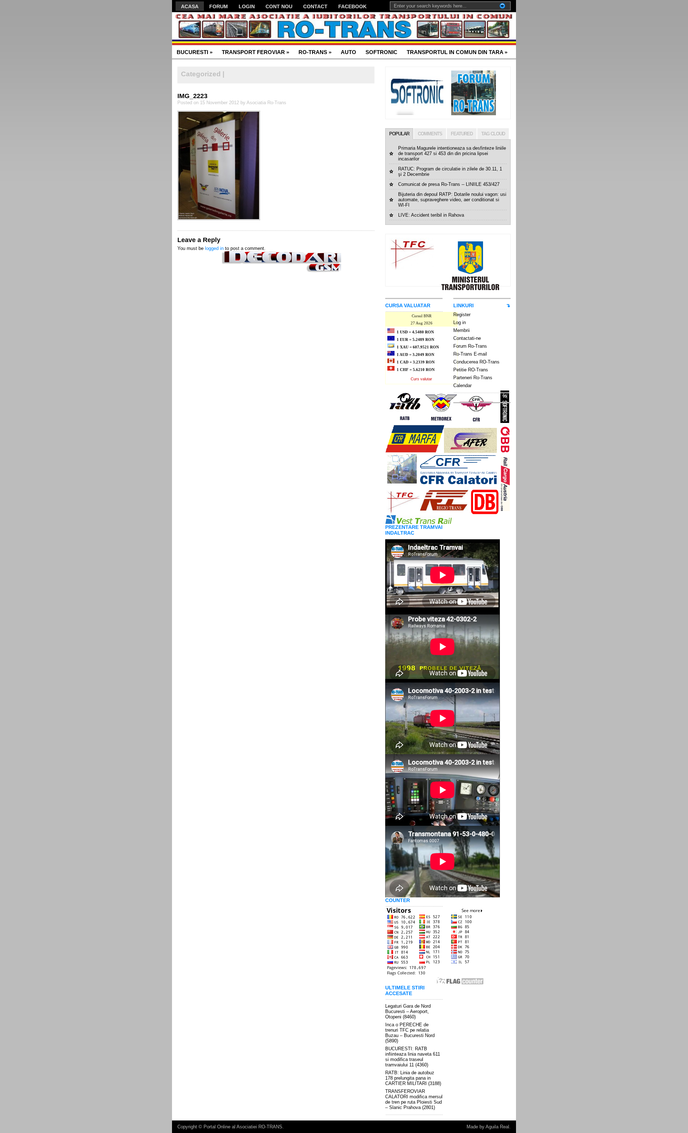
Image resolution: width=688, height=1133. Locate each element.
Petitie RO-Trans (470, 369)
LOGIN (247, 6)
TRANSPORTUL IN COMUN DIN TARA (457, 52)
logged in (214, 248)
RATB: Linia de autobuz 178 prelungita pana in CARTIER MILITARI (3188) (413, 1078)
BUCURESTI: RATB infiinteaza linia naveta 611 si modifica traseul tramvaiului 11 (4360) (412, 1056)
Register (461, 314)
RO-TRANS (314, 52)
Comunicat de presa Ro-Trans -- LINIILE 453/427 (449, 184)
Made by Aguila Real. (489, 1126)
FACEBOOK (352, 6)
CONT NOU (279, 6)
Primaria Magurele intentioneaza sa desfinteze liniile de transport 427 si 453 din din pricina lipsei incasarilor (452, 153)
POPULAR (399, 133)
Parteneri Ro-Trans (472, 377)
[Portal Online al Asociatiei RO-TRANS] (241, 28)
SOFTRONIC (381, 52)
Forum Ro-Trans (470, 346)
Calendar (462, 385)
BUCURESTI (194, 52)
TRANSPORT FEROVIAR (255, 52)
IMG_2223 (192, 96)
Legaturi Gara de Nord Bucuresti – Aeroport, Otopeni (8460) (408, 1011)
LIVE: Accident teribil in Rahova (431, 215)
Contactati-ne (467, 338)
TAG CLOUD (493, 133)
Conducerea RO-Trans (476, 362)
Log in (459, 322)
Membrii (461, 330)
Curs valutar (421, 379)
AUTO (348, 52)
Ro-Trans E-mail (470, 354)
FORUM (218, 6)
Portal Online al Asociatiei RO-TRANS (243, 1126)
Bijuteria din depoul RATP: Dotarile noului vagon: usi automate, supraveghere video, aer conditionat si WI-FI (452, 200)
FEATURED (462, 133)
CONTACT (315, 6)
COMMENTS (430, 133)
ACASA (190, 6)
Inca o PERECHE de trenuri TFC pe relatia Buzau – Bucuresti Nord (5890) (410, 1032)
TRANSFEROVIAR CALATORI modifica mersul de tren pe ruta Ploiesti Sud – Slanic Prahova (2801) (414, 1099)
